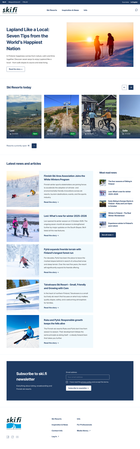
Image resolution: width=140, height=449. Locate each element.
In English (134, 2)
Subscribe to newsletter (77, 388)
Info (85, 10)
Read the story (15, 69)
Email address (71, 372)
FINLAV (25, 2)
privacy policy (86, 382)
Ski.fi (4, 2)
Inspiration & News (70, 10)
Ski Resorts (52, 10)
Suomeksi (125, 2)
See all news (107, 235)
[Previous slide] (124, 87)
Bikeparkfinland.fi (14, 2)
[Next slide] (131, 87)
